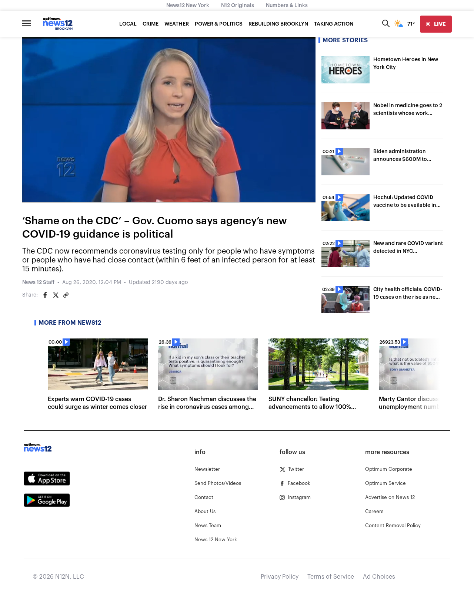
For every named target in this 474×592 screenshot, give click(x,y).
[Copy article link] (66, 295)
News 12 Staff (38, 282)
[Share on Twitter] (56, 295)
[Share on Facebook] (45, 295)
